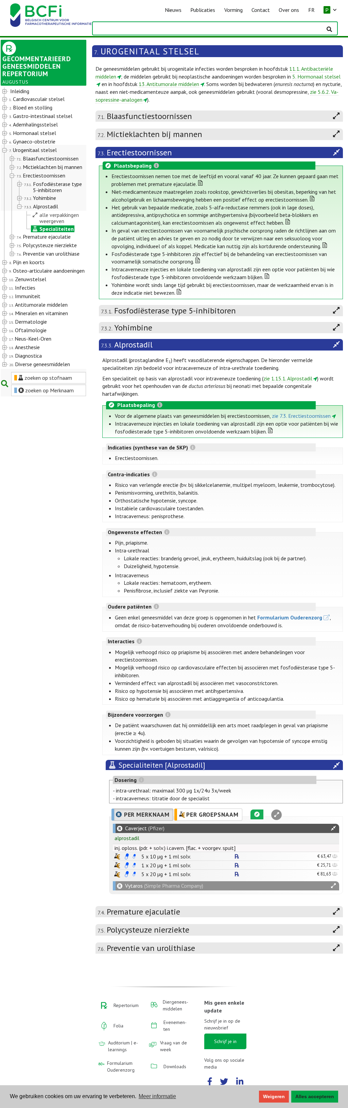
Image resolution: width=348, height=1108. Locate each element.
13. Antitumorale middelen (169, 84)
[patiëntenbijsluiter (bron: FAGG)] (134, 856)
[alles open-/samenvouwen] (333, 828)
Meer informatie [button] (157, 1096)
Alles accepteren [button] (314, 1096)
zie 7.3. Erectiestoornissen (301, 415)
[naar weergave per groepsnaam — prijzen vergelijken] (117, 856)
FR (311, 9)
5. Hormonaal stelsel (316, 76)
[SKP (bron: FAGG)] (126, 856)
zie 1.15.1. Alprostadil (287, 378)
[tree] (40, 228)
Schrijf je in (225, 1041)
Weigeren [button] (274, 1096)
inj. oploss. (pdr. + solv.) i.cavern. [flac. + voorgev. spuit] (175, 848)
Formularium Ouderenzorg (289, 617)
